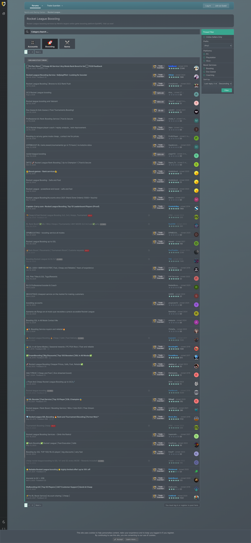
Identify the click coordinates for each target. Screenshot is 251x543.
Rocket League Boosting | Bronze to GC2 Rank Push (48, 84)
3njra (170, 127)
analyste (172, 320)
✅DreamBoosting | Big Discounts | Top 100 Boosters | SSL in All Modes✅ (59, 355)
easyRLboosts (174, 268)
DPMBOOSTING (175, 233)
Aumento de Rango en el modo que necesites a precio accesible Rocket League (60, 311)
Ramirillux (172, 312)
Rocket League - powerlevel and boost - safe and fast (49, 189)
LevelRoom (173, 408)
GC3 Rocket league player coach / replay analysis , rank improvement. (56, 127)
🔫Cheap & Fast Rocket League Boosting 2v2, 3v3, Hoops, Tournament (56, 215)
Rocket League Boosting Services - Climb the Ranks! (48, 434)
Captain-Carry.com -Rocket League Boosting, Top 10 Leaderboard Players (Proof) (62, 206)
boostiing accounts (34, 303)
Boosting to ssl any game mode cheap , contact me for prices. (52, 136)
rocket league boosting (36, 154)
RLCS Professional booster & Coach (41, 285)
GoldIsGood (173, 171)
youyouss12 (173, 303)
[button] (4, 522)
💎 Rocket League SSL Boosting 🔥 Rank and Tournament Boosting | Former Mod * (62, 417)
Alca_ (171, 92)
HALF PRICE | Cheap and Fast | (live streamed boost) (49, 373)
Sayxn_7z (172, 163)
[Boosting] (50, 50)
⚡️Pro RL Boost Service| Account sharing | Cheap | (48, 496)
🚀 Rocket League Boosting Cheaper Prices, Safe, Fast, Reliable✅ (54, 364)
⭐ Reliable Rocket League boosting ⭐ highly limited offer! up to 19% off (58, 469)
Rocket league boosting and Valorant (42, 101)
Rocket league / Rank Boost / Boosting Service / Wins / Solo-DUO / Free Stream (60, 408)
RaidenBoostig (174, 285)
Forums (35, 5)
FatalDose (172, 443)
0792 (171, 215)
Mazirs (171, 198)
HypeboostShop (175, 145)
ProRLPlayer (173, 136)
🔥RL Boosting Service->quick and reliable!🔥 (45, 329)
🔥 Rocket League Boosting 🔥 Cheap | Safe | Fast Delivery (51, 338)
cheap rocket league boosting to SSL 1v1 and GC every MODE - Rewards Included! (61, 461)
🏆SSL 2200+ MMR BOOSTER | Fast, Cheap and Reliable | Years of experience (60, 268)
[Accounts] (33, 50)
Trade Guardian (53, 5)
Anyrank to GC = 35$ (35, 478)
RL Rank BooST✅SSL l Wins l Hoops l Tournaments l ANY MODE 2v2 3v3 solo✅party (62, 224)
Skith (170, 382)
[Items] (67, 50)
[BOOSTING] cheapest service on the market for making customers (55, 294)
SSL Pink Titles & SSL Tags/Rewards (41, 276)
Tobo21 (171, 101)
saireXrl (171, 110)
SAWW (171, 294)
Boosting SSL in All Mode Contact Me (42, 320)
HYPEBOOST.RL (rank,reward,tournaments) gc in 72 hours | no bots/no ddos (59, 145)
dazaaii (171, 241)
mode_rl (172, 119)
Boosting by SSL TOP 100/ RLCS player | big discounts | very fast (54, 452)
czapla (171, 461)
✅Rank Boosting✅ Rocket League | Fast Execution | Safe (51, 443)
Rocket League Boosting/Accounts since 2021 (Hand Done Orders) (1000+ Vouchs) (61, 198)
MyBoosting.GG (175, 487)
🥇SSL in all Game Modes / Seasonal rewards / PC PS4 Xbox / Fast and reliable (60, 347)
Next (38, 52)
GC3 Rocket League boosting (38, 92)
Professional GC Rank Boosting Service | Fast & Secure (49, 119)
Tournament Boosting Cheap (38, 425)
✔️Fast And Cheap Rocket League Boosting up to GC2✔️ (50, 382)
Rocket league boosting (36, 390)
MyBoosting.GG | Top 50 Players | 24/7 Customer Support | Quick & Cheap (59, 487)
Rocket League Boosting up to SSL (41, 241)
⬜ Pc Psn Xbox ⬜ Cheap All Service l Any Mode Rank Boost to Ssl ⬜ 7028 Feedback (64, 66)
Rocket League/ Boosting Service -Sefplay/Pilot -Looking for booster (56, 75)
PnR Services (174, 277)
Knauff (171, 452)
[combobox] (112, 32)
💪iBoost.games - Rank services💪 (41, 171)
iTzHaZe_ (172, 329)
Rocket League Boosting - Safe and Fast (43, 180)
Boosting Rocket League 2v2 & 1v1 (41, 259)
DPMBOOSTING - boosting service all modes (45, 233)
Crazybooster (174, 84)
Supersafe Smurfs (176, 434)
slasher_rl (172, 364)
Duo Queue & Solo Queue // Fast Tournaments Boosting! (50, 110)
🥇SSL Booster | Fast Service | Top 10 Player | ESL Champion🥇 (54, 399)
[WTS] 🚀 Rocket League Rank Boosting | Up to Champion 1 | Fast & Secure (58, 162)
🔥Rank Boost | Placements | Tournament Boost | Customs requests (55, 250)
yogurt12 (172, 154)
